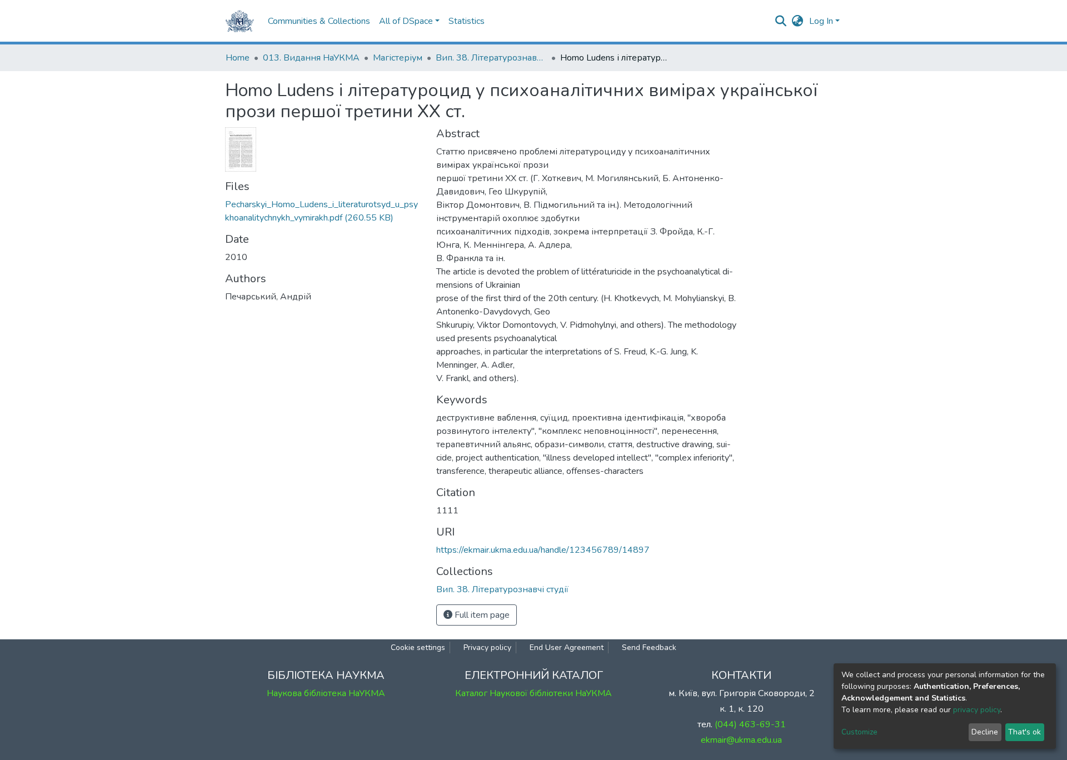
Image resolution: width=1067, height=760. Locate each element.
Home (238, 58)
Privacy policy (487, 647)
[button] (798, 21)
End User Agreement (567, 647)
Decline (984, 732)
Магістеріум (397, 58)
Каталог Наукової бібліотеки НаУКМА (533, 693)
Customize (859, 732)
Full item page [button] (481, 615)
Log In (821, 21)
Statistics (466, 21)
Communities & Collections (319, 21)
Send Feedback (649, 647)
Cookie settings (418, 647)
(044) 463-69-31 (750, 724)
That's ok (1024, 732)
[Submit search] (781, 21)
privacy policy (976, 709)
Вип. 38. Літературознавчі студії (491, 58)
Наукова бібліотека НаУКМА (326, 693)
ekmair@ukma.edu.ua (741, 740)
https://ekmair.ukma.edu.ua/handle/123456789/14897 (543, 550)
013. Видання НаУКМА (311, 58)
